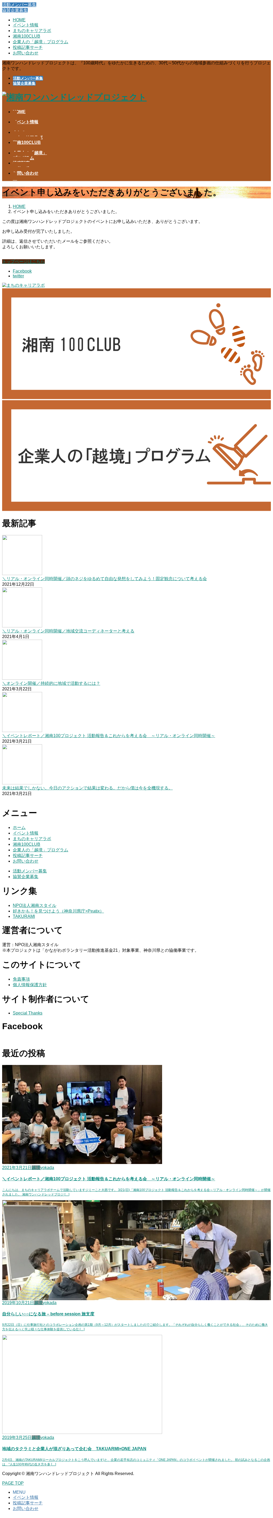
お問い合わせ (25, 53)
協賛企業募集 (24, 83)
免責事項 (21, 979)
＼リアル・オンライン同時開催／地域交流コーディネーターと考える (68, 631)
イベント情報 (25, 25)
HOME (19, 20)
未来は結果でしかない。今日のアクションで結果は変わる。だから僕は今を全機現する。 (87, 788)
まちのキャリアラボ (32, 30)
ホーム (19, 827)
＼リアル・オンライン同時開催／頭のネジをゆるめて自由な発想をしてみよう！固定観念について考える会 (104, 578)
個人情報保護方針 (30, 984)
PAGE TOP (13, 1483)
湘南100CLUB (26, 36)
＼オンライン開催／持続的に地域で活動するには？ (51, 683)
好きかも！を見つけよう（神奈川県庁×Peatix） (58, 911)
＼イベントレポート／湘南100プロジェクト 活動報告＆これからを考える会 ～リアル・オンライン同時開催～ (108, 735)
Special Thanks (27, 1013)
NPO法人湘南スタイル (34, 905)
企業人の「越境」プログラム (40, 42)
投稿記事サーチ (28, 47)
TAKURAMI (24, 916)
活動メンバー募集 (28, 78)
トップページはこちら (23, 261)
